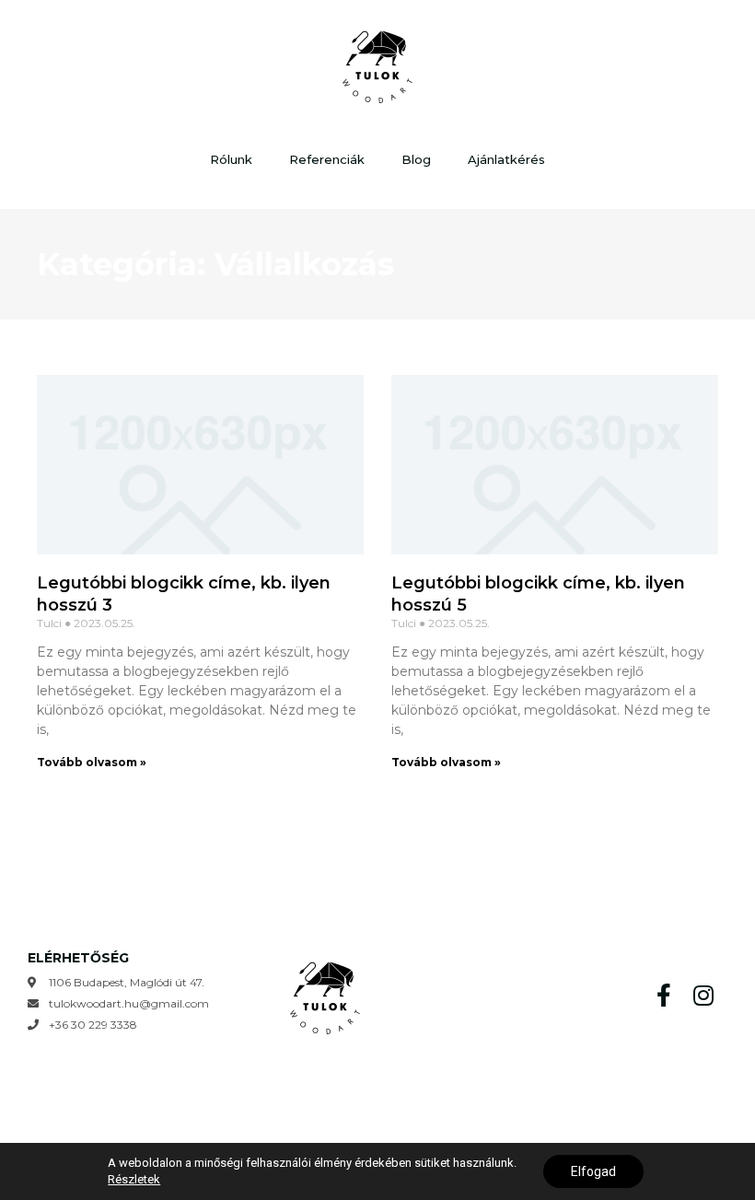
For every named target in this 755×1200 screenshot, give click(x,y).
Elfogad (593, 1171)
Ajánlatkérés (506, 159)
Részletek (134, 1179)
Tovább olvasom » (91, 762)
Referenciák (327, 159)
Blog (416, 159)
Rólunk (231, 159)
